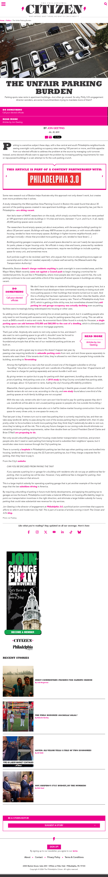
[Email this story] (50, 137)
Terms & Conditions (74, 857)
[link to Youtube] (54, 532)
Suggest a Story (54, 825)
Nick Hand (40, 788)
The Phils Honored (56, 715)
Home (2, 20)
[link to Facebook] (28, 532)
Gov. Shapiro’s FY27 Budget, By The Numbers (60, 786)
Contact (39, 857)
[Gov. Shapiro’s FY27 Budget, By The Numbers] (18, 786)
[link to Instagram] (37, 532)
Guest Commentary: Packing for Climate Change (63, 680)
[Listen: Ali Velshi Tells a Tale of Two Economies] (18, 751)
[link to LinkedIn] (62, 532)
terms (75, 851)
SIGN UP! (54, 847)
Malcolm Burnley (43, 718)
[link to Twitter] (45, 532)
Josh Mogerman (42, 682)
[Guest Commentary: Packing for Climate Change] (18, 681)
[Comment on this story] (46, 137)
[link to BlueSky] (79, 532)
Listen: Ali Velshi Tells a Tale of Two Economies (63, 751)
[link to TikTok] (70, 532)
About (27, 857)
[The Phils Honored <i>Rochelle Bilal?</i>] (18, 716)
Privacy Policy (53, 857)
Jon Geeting (56, 128)
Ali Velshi (40, 753)
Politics (8, 20)
